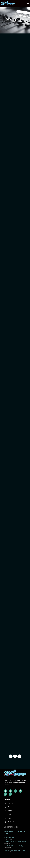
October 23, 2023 (8, 571)
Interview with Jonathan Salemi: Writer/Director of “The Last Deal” (14, 297)
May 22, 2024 (7, 302)
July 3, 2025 (7, 75)
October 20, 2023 (8, 644)
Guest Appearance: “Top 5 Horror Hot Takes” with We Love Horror (15, 367)
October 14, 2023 (8, 714)
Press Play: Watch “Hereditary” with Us (14, 850)
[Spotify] (5, 791)
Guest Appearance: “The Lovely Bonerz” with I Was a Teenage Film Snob (14, 430)
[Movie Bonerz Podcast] (8, 2)
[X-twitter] (10, 794)
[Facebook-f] (5, 794)
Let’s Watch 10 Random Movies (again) (14, 846)
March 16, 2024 (8, 501)
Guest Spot (7, 573)
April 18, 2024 (7, 372)
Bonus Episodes (17, 75)
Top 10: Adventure (9, 837)
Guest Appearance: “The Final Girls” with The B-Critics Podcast (14, 567)
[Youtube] (15, 791)
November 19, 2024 (8, 144)
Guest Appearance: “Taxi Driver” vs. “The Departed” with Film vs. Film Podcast (14, 639)
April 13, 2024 (7, 434)
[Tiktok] (20, 791)
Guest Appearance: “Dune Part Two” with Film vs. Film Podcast (14, 496)
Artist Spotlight (20, 144)
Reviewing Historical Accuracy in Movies (15, 841)
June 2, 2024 (7, 225)
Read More (6, 106)
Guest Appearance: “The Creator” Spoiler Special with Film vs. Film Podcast (14, 709)
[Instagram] (10, 791)
